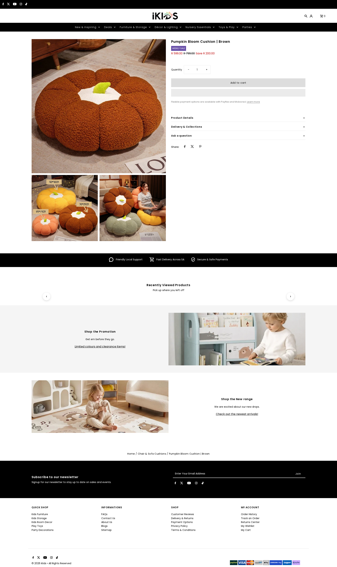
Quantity (176, 69)
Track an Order (250, 518)
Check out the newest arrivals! (237, 414)
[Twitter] (8, 4)
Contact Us (108, 518)
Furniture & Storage (133, 27)
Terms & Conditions (183, 530)
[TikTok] (25, 4)
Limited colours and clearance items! (100, 347)
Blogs (104, 526)
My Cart (246, 530)
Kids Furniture (40, 514)
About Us (106, 522)
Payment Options (182, 522)
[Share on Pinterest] (200, 147)
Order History (249, 514)
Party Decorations (43, 530)
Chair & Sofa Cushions (152, 453)
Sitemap (106, 530)
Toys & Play (227, 27)
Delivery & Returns (182, 518)
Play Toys (37, 526)
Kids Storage (39, 518)
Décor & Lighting (166, 27)
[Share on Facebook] (185, 147)
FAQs (104, 514)
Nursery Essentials (198, 27)
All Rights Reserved (60, 563)
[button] (238, 93)
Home (131, 453)
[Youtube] (14, 4)
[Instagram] (20, 4)
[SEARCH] (306, 16)
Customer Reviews (182, 514)
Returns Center (250, 522)
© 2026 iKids (39, 563)
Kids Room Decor (42, 522)
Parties (247, 27)
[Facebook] (3, 4)
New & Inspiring (85, 27)
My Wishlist (247, 526)
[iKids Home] (165, 16)
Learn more (253, 101)
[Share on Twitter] (192, 147)
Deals (108, 27)
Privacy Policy (179, 526)
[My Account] (311, 16)
